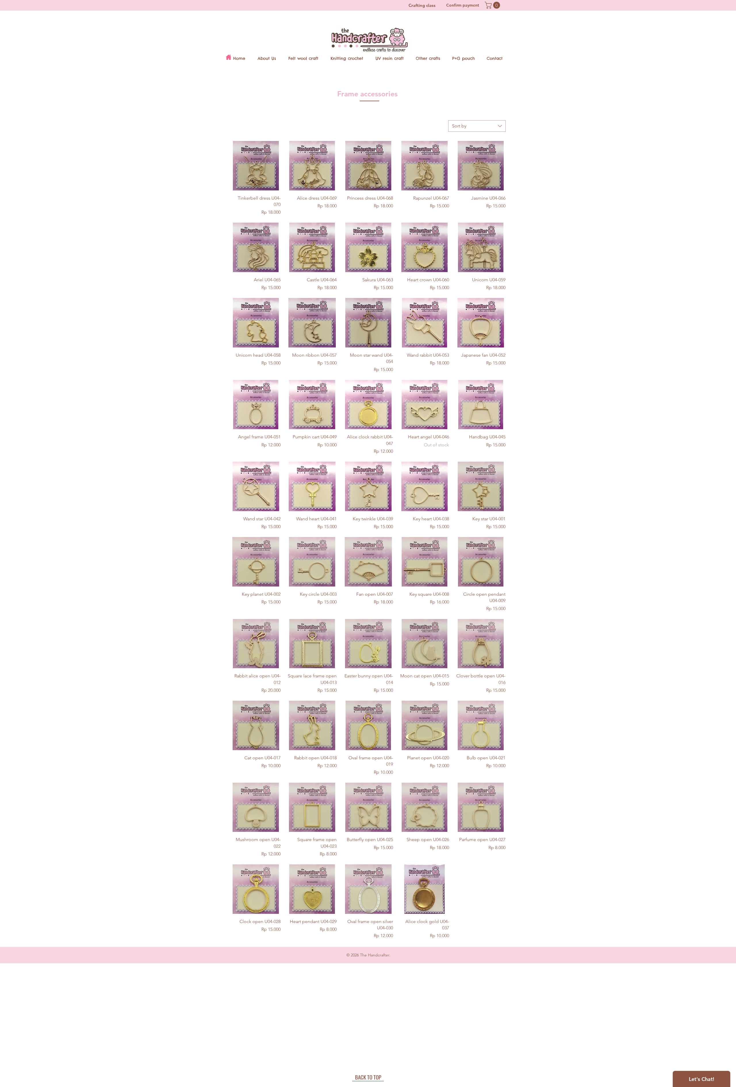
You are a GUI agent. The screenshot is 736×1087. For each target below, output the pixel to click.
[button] (493, 5)
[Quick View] (256, 165)
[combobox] (477, 126)
